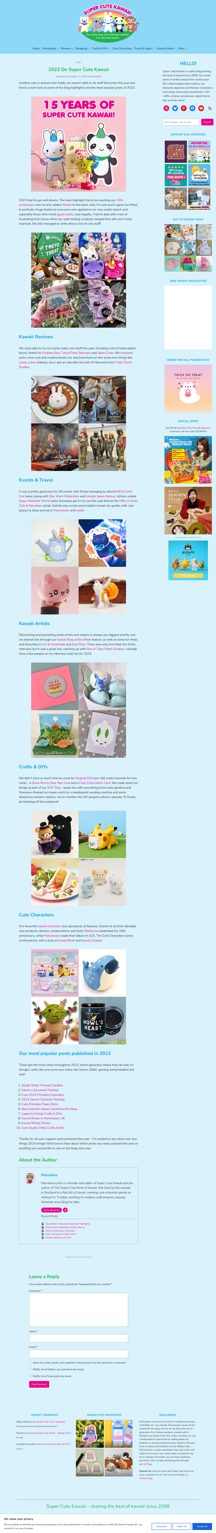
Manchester (61, 510)
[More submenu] (185, 48)
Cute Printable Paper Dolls (40, 1104)
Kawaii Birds (66, 940)
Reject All (182, 1526)
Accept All (202, 1526)
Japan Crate (105, 353)
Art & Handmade (53, 644)
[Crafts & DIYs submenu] (109, 48)
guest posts (65, 214)
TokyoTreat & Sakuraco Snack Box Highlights (67, 1223)
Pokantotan (52, 936)
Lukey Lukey (27, 362)
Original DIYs (84, 778)
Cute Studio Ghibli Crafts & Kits (43, 1128)
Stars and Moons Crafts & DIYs (60, 1234)
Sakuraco (84, 353)
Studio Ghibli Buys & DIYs (58, 1237)
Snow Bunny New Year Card (51, 783)
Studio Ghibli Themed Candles (42, 1085)
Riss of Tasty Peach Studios (105, 649)
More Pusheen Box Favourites (60, 1230)
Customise (161, 1526)
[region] (108, 1523)
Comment (35, 1291)
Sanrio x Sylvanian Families (40, 1090)
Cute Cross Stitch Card (94, 783)
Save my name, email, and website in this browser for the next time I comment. (79, 1362)
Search (207, 122)
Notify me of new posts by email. (52, 1376)
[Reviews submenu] (72, 48)
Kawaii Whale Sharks (36, 1123)
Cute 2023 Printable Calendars (43, 1095)
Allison (67, 205)
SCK (78, 62)
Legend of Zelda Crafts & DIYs (42, 1114)
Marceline (97, 76)
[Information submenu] (57, 48)
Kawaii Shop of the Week (74, 640)
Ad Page (147, 1464)
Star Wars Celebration (64, 496)
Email (33, 1347)
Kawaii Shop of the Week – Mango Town (50, 1433)
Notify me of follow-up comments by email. (58, 1369)
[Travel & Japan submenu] (153, 48)
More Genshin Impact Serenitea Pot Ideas (49, 1109)
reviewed (126, 353)
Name (33, 1331)
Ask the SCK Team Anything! (50, 1421)
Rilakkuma (91, 931)
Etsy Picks (79, 644)
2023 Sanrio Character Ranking (43, 1099)
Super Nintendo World (34, 501)
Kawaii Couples (91, 940)
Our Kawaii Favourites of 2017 (54, 1444)
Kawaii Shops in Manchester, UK (43, 1118)
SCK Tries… (54, 788)
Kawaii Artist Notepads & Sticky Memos (65, 1227)
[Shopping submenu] (88, 48)
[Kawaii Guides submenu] (175, 48)
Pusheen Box (51, 353)
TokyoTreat (69, 353)
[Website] (65, 1210)
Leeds (80, 510)
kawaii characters (49, 926)
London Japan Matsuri (101, 496)
